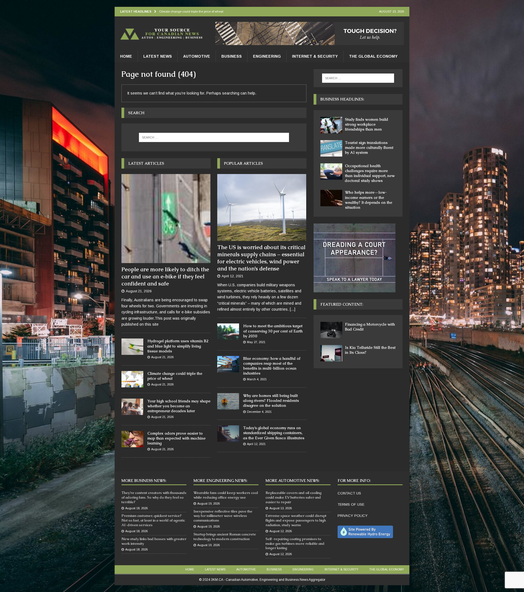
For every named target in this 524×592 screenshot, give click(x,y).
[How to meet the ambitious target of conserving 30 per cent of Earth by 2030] (228, 331)
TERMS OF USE (351, 504)
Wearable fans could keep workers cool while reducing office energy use (225, 495)
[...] (292, 309)
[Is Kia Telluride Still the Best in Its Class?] (331, 353)
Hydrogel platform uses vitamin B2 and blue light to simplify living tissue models (178, 345)
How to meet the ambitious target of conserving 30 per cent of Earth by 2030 (273, 330)
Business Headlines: (342, 99)
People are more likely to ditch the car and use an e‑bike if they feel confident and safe (165, 276)
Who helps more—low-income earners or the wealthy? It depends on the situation (368, 200)
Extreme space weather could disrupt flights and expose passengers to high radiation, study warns (296, 520)
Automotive (196, 56)
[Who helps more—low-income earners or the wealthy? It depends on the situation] (331, 198)
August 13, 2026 (280, 508)
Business (231, 56)
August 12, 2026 (280, 531)
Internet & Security (315, 56)
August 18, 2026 (136, 508)
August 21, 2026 (138, 291)
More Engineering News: (220, 480)
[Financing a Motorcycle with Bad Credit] (331, 330)
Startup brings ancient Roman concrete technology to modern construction (224, 536)
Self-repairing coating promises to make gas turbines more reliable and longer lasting (295, 543)
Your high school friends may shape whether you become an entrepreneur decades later (178, 406)
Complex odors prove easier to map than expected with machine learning (176, 438)
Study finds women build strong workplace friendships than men (366, 124)
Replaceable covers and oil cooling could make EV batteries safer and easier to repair (293, 497)
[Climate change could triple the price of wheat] (132, 379)
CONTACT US (349, 493)
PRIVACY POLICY (353, 516)
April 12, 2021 (232, 276)
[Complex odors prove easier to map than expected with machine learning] (132, 439)
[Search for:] (214, 137)
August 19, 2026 (208, 503)
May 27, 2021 (256, 342)
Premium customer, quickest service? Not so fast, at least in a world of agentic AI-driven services (153, 520)
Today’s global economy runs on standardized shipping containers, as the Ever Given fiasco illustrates (273, 432)
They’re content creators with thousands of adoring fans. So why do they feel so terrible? (153, 497)
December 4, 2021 (259, 411)
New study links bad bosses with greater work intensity (153, 541)
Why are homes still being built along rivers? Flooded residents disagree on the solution (271, 400)
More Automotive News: (292, 480)
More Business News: (143, 480)
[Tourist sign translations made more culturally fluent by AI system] (331, 148)
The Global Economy (373, 56)
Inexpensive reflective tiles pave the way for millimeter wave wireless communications (222, 516)
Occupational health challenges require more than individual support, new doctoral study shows (370, 173)
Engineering (267, 56)
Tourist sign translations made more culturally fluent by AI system (369, 147)
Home (126, 56)
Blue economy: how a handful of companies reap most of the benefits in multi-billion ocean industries (271, 366)
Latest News (157, 56)
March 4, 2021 (257, 379)
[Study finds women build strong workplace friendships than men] (331, 125)
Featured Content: (341, 304)
